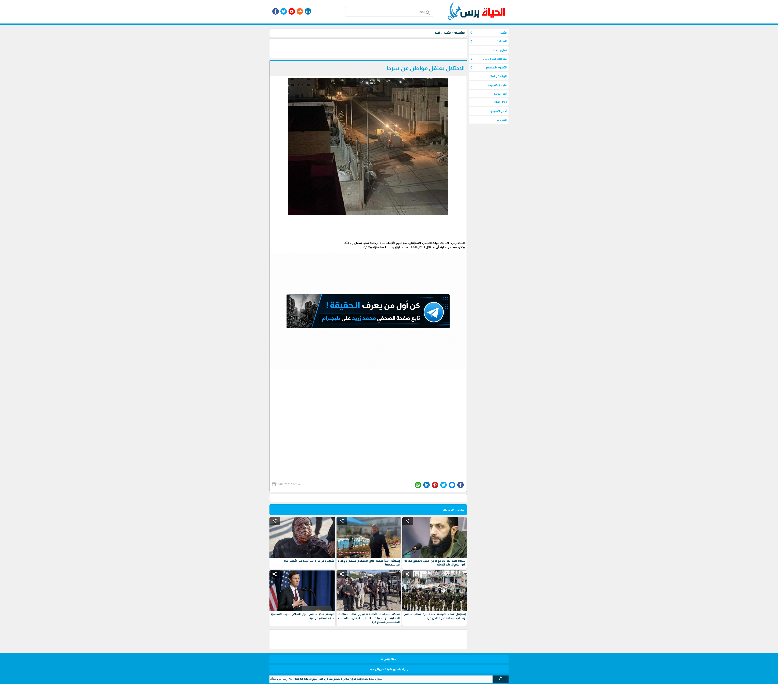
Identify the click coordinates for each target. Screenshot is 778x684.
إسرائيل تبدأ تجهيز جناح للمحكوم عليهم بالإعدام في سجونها (287, 678)
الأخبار (447, 32)
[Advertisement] (393, 48)
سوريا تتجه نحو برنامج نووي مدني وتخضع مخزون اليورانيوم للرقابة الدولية (376, 678)
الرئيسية (459, 32)
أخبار (437, 32)
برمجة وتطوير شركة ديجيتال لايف (389, 669)
